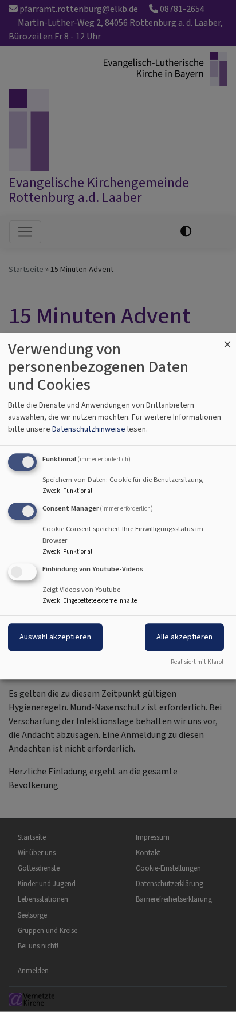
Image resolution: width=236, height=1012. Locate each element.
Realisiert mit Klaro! (197, 662)
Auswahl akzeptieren (55, 636)
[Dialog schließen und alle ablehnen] (227, 340)
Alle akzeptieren (184, 636)
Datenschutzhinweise (88, 429)
